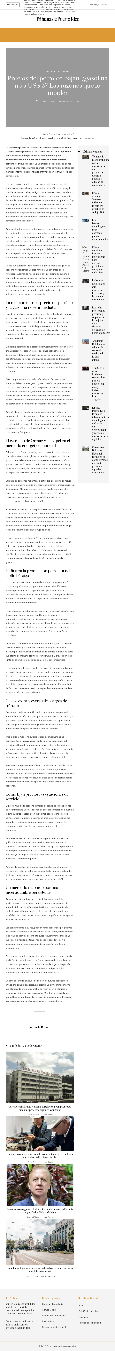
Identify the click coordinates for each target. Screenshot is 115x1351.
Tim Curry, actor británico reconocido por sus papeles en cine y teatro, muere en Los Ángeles (98, 384)
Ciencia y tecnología (52, 1304)
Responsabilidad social (54, 1327)
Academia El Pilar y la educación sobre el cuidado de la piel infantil (98, 350)
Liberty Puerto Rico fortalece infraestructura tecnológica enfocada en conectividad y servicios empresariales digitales (100, 423)
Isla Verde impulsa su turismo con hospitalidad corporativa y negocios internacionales (48, 8)
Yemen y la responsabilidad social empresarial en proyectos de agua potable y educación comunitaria (101, 171)
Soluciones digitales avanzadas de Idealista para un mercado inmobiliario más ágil (40, 1270)
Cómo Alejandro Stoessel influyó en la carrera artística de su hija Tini (98, 203)
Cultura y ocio (49, 1309)
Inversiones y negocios (57, 72)
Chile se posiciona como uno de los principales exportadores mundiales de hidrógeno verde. (40, 1156)
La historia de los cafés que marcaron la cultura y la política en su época (98, 290)
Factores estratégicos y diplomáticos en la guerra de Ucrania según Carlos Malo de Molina (40, 1211)
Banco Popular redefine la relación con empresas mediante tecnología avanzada (50, 4)
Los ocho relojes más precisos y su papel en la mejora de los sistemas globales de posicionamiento (101, 320)
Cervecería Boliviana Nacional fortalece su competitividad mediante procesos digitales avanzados (39, 1108)
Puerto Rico (48, 1321)
